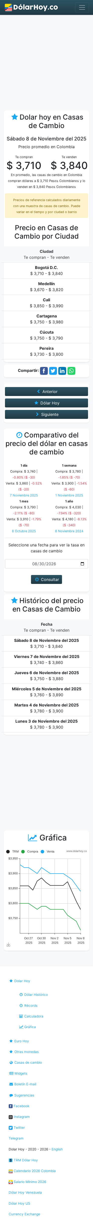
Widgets (20, 1073)
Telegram (16, 1138)
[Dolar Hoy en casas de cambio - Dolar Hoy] (31, 7)
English (57, 1149)
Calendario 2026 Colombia (34, 1171)
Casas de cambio (27, 1062)
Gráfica (29, 1027)
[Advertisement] (46, 64)
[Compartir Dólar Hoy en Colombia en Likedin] (62, 370)
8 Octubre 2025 (24, 531)
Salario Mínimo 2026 (29, 1182)
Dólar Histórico (35, 995)
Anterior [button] (49, 391)
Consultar (49, 579)
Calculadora (33, 1016)
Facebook (21, 1106)
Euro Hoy (21, 1041)
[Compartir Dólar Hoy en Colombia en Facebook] (44, 370)
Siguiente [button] (49, 414)
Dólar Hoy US (19, 1203)
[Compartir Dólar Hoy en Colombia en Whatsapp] (71, 370)
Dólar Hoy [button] (49, 402)
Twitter (19, 1128)
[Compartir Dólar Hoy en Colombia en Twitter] (53, 370)
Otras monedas (26, 1052)
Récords (30, 1006)
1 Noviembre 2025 (69, 495)
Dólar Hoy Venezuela (25, 1192)
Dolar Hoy (21, 981)
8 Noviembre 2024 (69, 531)
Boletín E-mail (24, 1084)
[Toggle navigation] (82, 7)
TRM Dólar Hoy (25, 1160)
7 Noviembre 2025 (24, 495)
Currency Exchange (24, 1214)
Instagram (21, 1117)
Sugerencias (23, 1095)
